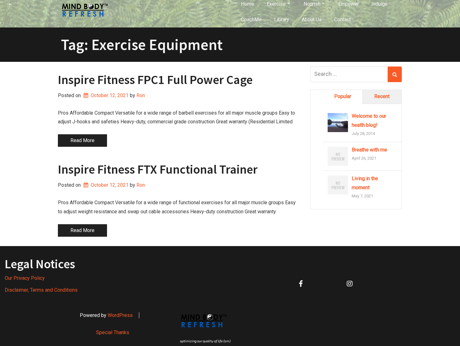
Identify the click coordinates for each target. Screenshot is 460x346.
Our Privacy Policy (25, 278)
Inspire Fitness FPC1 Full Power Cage (155, 79)
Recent (382, 96)
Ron (140, 95)
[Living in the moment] (338, 185)
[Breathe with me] (338, 157)
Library (281, 19)
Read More (82, 140)
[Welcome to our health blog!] (338, 123)
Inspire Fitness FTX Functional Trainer (158, 169)
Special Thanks (112, 332)
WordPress (120, 315)
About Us (312, 19)
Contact (342, 19)
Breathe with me (369, 150)
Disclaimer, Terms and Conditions (41, 290)
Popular (342, 96)
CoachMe (251, 19)
